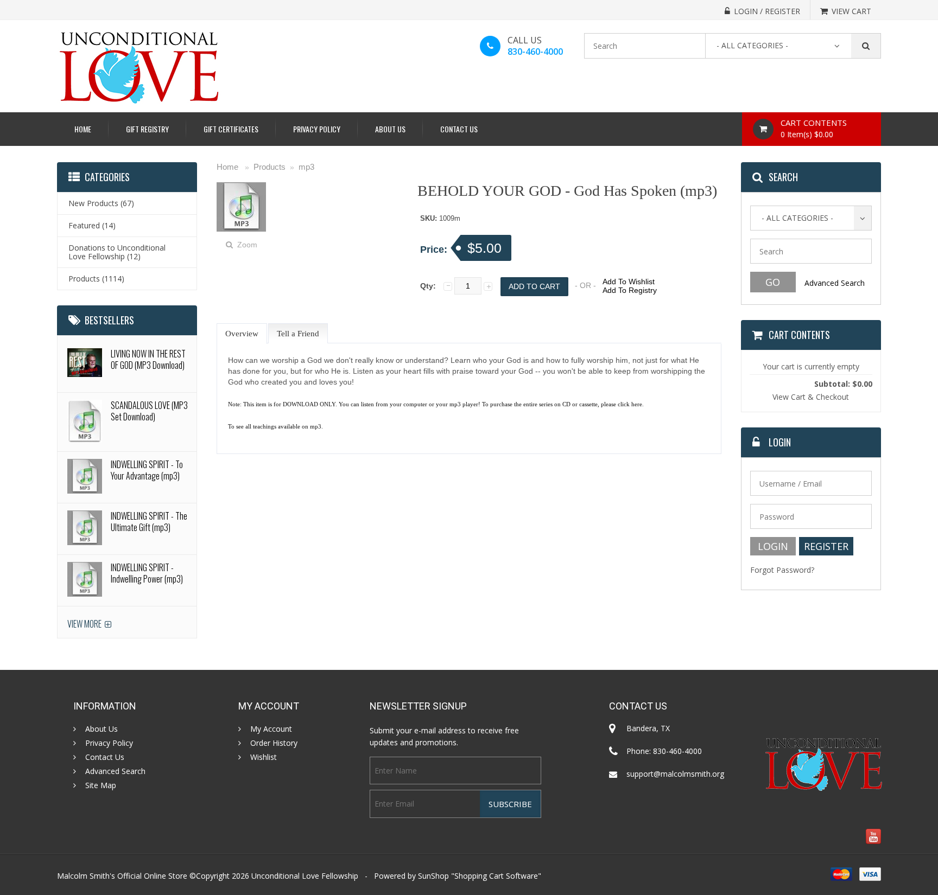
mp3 (306, 166)
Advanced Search (834, 283)
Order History (273, 743)
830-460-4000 (535, 51)
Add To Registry (630, 290)
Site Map (100, 785)
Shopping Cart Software (496, 876)
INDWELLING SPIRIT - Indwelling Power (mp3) (147, 573)
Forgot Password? (782, 569)
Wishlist (263, 757)
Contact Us (459, 129)
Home (82, 129)
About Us (390, 129)
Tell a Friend (298, 333)
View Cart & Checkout (810, 397)
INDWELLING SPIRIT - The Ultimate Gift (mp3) (149, 521)
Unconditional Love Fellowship (304, 876)
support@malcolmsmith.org (675, 774)
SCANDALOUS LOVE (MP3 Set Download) (149, 411)
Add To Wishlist (629, 281)
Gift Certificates (231, 129)
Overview (241, 333)
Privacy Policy (316, 129)
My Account (271, 729)
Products (269, 166)
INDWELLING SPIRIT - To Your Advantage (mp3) (147, 470)
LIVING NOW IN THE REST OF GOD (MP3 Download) (148, 359)
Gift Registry (147, 129)
